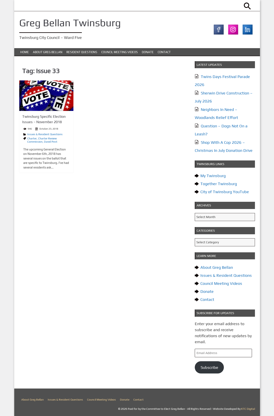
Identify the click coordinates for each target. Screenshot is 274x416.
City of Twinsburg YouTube (224, 191)
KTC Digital (248, 408)
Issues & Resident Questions (45, 134)
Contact (164, 52)
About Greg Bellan (47, 52)
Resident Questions (81, 52)
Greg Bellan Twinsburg (70, 22)
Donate (148, 52)
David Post (50, 141)
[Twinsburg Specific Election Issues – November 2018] (46, 95)
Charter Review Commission (42, 140)
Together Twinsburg (218, 183)
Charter (32, 138)
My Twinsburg (213, 175)
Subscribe (209, 367)
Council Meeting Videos (119, 52)
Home (24, 52)
